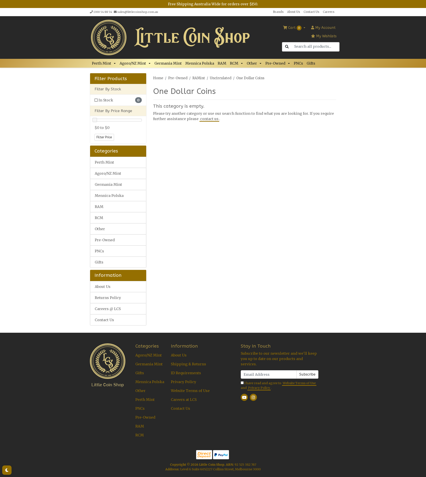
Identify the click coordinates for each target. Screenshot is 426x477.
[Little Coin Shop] (108, 37)
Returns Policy (108, 297)
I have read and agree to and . (278, 385)
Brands (278, 12)
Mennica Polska (199, 63)
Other (252, 63)
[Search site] (287, 47)
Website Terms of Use (190, 390)
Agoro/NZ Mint (133, 63)
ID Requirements (186, 373)
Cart (293, 28)
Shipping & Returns (188, 364)
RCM (234, 63)
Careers (328, 12)
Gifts (311, 63)
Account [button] (325, 28)
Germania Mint (168, 63)
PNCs (298, 63)
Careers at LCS (184, 399)
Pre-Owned (275, 63)
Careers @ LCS (108, 309)
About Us (293, 12)
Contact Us (311, 12)
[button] (115, 63)
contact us (209, 119)
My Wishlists (326, 36)
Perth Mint (101, 63)
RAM (222, 63)
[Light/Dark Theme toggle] (7, 470)
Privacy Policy (183, 382)
